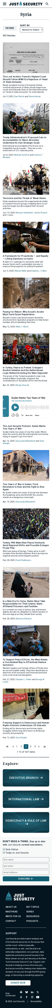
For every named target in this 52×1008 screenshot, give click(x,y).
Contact (11, 921)
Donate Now (18, 982)
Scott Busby (21, 737)
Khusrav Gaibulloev (24, 213)
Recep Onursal (22, 385)
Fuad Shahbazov (23, 560)
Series (30, 911)
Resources (32, 916)
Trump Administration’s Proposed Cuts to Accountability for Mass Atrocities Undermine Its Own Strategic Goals (24, 140)
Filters (10, 28)
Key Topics (32, 907)
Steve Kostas (35, 96)
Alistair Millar (21, 271)
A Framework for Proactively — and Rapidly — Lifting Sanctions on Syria (25, 257)
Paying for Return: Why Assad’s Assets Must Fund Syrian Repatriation (23, 313)
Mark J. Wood (22, 327)
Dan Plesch (19, 96)
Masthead (12, 911)
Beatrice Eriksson (24, 619)
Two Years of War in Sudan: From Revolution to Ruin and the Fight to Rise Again (23, 487)
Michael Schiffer (21, 155)
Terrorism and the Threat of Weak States (24, 198)
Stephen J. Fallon (39, 271)
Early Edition (12, 849)
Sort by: (25, 25)
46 (44, 746)
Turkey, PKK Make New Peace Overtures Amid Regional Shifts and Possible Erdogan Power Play (26, 545)
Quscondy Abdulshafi (25, 441)
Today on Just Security (17, 852)
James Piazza (40, 213)
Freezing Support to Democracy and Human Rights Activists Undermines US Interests (26, 724)
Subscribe (24, 878)
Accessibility (36, 1001)
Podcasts (32, 921)
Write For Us (13, 916)
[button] (47, 3)
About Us (11, 907)
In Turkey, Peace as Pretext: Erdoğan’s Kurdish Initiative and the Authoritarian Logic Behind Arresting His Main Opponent (25, 370)
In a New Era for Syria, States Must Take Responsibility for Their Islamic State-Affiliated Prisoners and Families (24, 604)
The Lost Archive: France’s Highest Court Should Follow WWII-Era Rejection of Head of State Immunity (25, 79)
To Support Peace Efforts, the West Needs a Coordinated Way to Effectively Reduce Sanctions (25, 662)
